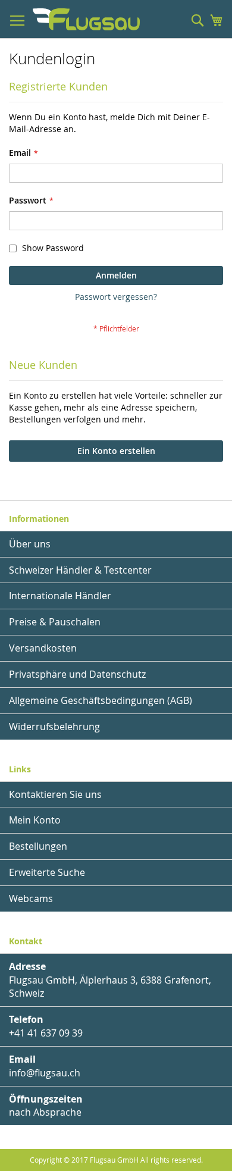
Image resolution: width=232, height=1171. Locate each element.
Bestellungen (38, 846)
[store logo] (86, 19)
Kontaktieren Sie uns (55, 794)
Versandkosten (43, 648)
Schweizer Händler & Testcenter (80, 570)
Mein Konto (35, 819)
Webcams (31, 898)
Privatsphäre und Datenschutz (77, 674)
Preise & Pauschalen (55, 621)
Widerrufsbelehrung (54, 726)
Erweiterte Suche (47, 872)
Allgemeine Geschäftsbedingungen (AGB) (100, 700)
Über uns (30, 543)
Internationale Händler (60, 595)
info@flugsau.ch (44, 1072)
